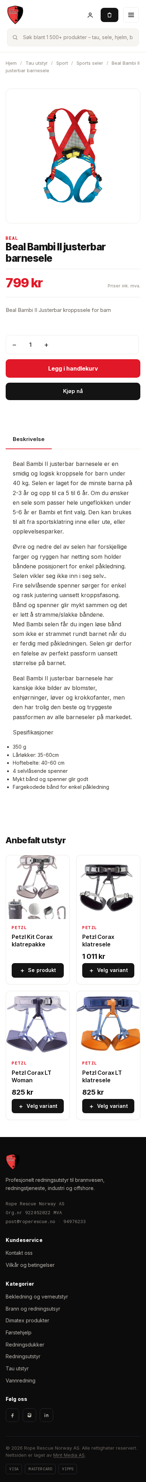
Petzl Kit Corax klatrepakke (32, 940)
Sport (62, 63)
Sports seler (90, 63)
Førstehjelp (19, 1332)
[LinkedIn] (46, 1415)
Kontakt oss (19, 1253)
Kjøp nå (73, 391)
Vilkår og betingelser (30, 1265)
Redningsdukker (25, 1345)
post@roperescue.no (30, 1221)
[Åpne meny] (131, 15)
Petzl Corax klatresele (98, 940)
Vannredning (20, 1380)
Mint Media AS (69, 1455)
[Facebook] (12, 1415)
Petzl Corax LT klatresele (102, 1076)
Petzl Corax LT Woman (31, 1076)
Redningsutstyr (23, 1356)
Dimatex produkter (27, 1320)
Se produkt (37, 970)
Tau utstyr (37, 63)
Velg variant (108, 970)
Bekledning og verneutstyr (37, 1297)
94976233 (74, 1221)
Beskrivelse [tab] (29, 439)
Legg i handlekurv (73, 368)
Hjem (11, 63)
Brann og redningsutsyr (33, 1309)
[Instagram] (29, 1415)
